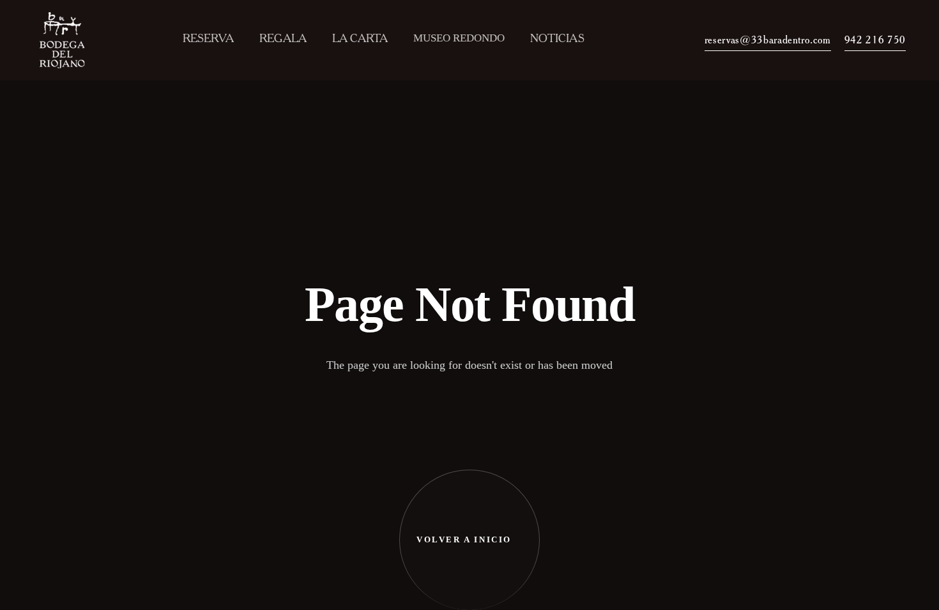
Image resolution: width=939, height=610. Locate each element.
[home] (66, 40)
